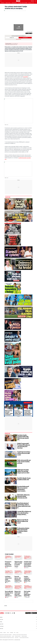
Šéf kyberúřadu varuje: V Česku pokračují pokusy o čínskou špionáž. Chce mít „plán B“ (28, 412)
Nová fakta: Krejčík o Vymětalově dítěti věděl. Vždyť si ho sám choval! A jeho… (23, 437)
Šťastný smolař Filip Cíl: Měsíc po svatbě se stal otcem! (22, 521)
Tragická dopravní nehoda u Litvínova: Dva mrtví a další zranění (23, 453)
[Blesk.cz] (18, 1)
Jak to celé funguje (18, 39)
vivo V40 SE (25, 76)
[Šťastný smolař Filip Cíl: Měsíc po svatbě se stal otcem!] (11, 522)
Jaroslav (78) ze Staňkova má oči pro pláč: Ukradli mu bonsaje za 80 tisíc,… (24, 513)
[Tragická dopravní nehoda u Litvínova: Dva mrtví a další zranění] (11, 454)
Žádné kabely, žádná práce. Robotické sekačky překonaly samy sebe (23, 496)
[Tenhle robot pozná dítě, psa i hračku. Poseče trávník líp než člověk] (11, 463)
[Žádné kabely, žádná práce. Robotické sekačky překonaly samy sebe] (11, 497)
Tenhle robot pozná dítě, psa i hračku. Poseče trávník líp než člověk (24, 461)
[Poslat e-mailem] (31, 33)
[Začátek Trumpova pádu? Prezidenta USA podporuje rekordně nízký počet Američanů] (11, 446)
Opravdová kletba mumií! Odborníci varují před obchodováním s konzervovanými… (23, 488)
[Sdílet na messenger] (29, 33)
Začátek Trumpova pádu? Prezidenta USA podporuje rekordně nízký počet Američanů (23, 446)
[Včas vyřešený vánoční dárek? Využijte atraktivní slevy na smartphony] (15, 16)
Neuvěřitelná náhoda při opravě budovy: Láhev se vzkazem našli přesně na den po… (24, 505)
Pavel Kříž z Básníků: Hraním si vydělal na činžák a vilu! (24, 478)
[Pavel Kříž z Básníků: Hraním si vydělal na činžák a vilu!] (11, 480)
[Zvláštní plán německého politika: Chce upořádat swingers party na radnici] (11, 472)
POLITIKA (7, 403)
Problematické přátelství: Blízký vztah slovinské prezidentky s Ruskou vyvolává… (23, 530)
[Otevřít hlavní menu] (1, 1)
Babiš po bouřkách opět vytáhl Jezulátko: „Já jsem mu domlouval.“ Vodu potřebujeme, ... (9, 412)
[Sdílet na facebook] (26, 33)
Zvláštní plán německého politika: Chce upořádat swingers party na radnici (23, 471)
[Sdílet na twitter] (27, 33)
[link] (5, 613)
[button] (28, 613)
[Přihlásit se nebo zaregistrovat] (35, 1)
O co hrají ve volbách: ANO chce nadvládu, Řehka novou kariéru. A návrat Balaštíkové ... (18, 412)
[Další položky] (35, 3)
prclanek (5, 605)
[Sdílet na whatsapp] (30, 33)
